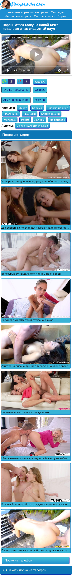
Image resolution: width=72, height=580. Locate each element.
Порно (62, 16)
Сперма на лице (57, 107)
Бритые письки (50, 113)
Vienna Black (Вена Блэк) (32, 125)
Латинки (39, 119)
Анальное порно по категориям (28, 12)
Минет (23, 107)
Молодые (10, 119)
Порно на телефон (18, 560)
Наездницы (11, 113)
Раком (25, 119)
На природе (57, 119)
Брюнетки (29, 113)
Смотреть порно (44, 16)
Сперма (37, 107)
